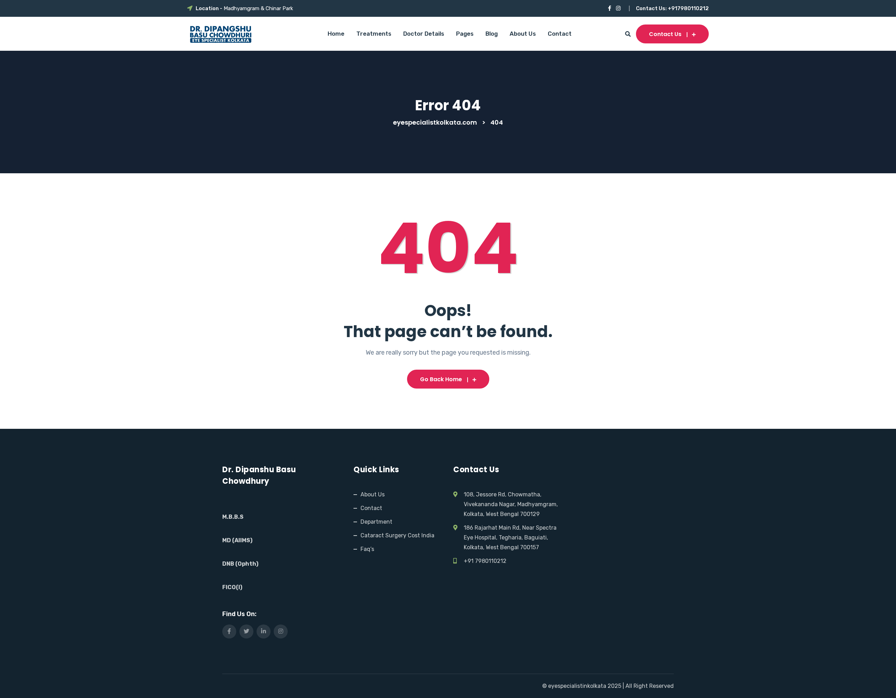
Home (336, 33)
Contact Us (665, 34)
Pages (465, 33)
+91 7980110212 (485, 561)
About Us (523, 33)
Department (376, 521)
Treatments (373, 33)
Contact (560, 33)
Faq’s (367, 549)
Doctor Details (423, 33)
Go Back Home (441, 379)
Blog (491, 33)
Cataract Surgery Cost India (397, 535)
